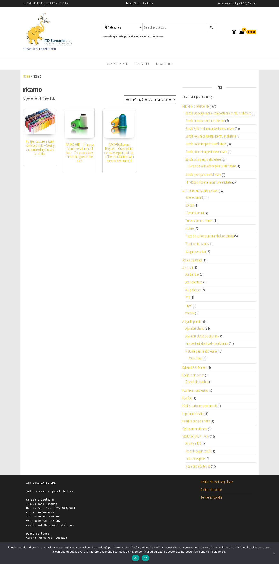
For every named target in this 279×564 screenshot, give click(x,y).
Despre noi (142, 63)
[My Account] (234, 32)
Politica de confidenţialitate (217, 481)
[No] (274, 553)
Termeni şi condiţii (211, 497)
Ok (135, 558)
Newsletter (164, 63)
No (145, 558)
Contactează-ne (117, 63)
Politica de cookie (211, 489)
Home (26, 76)
